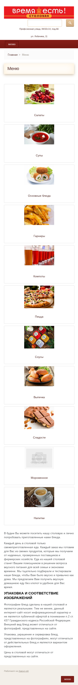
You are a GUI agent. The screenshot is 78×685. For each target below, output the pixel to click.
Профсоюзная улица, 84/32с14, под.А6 (39, 29)
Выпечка (39, 397)
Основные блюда (39, 195)
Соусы (39, 356)
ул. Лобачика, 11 (39, 36)
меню (11, 44)
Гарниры (39, 236)
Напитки (39, 518)
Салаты (39, 115)
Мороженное (39, 477)
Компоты (39, 276)
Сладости (39, 437)
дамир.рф (24, 671)
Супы (39, 155)
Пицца (39, 316)
